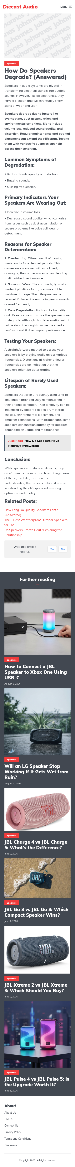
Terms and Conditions (17, 1138)
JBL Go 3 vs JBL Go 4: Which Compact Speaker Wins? (36, 912)
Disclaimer (10, 1145)
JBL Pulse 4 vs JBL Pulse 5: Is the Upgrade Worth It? (36, 1081)
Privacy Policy (12, 1132)
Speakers (12, 63)
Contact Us (11, 1125)
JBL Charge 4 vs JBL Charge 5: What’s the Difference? (35, 844)
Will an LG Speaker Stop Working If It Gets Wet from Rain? (36, 771)
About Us (10, 1112)
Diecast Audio (20, 6)
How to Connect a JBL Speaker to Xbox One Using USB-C (35, 672)
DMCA (8, 1119)
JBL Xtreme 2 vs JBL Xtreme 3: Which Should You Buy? (35, 987)
